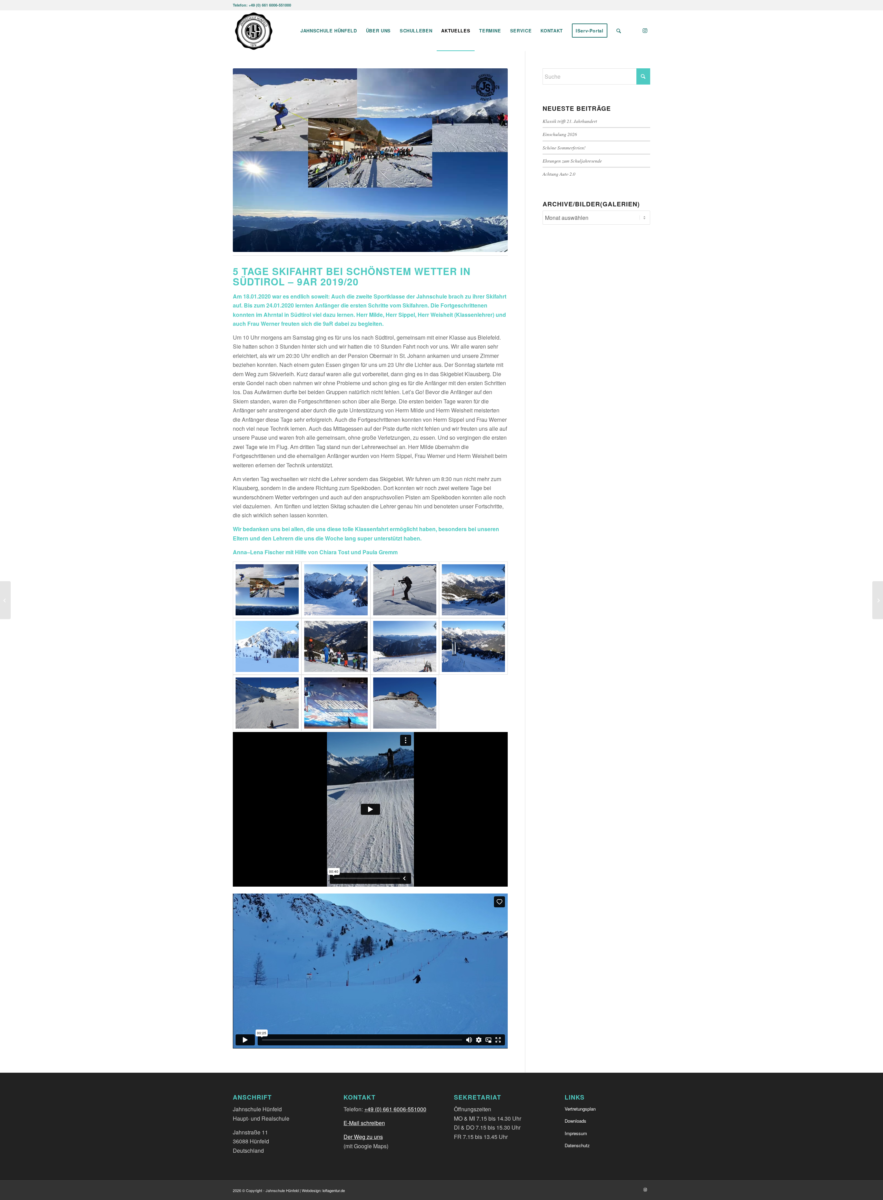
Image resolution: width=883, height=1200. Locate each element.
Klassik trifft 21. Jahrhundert (570, 121)
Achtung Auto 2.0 (559, 173)
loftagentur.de (334, 1190)
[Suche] (618, 31)
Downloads (575, 1121)
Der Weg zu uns (363, 1137)
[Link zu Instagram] (645, 30)
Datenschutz (577, 1145)
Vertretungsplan (580, 1108)
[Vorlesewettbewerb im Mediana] (5, 600)
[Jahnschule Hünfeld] (254, 31)
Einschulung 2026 (560, 134)
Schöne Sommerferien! (564, 147)
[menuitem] (328, 31)
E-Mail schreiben (364, 1123)
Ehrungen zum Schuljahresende (572, 160)
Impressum (576, 1133)
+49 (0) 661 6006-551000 (395, 1109)
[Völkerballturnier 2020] (877, 600)
